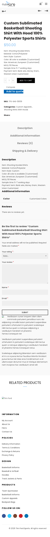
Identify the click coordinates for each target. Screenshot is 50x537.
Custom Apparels (24, 107)
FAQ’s (4, 428)
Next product (46, 10)
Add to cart (26, 80)
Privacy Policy (8, 455)
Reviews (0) (25, 143)
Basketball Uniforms (10, 467)
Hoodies (5, 475)
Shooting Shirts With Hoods (16, 110)
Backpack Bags (8, 502)
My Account (7, 420)
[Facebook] (4, 516)
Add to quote (14, 91)
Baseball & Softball (10, 471)
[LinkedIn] (26, 516)
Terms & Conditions (11, 447)
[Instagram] (15, 516)
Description (25, 128)
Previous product (40, 10)
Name (5, 287)
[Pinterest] (21, 516)
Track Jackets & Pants (12, 478)
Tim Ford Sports (23, 528)
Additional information (25, 135)
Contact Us (7, 431)
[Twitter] (9, 516)
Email (5, 298)
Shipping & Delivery (25, 151)
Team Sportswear (10, 491)
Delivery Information (11, 444)
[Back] (4, 10)
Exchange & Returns (11, 451)
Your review (8, 262)
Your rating (7, 251)
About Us (6, 424)
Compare (10, 87)
